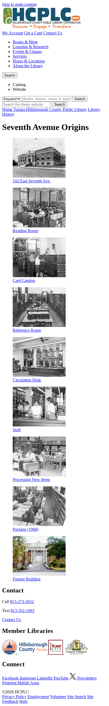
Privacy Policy (14, 696)
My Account (12, 33)
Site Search (76, 696)
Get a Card (33, 33)
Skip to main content (19, 4)
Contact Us (52, 33)
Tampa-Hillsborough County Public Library (50, 109)
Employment (38, 696)
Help (23, 701)
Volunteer (58, 696)
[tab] (60, 84)
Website (19, 89)
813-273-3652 (22, 601)
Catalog (19, 84)
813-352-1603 (22, 610)
